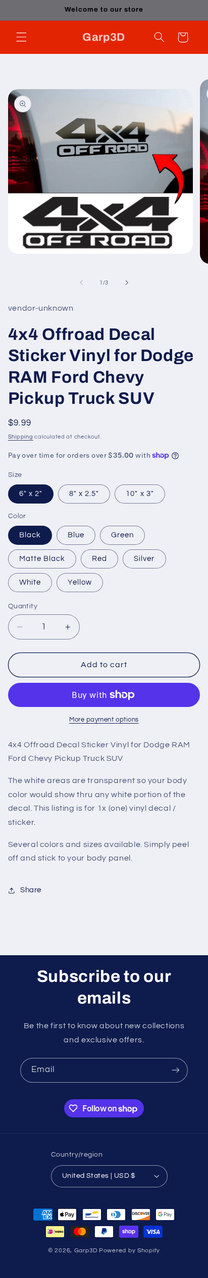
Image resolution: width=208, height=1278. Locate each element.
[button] (21, 37)
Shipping (20, 437)
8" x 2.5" (84, 494)
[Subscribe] (175, 1070)
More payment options (104, 720)
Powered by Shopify (129, 1250)
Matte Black (42, 558)
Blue (76, 535)
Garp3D (85, 1250)
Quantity (22, 606)
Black (30, 535)
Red (99, 558)
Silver (144, 558)
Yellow (80, 582)
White (30, 582)
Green (122, 535)
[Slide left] (81, 283)
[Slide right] (127, 283)
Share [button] (30, 890)
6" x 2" (30, 494)
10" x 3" (139, 494)
